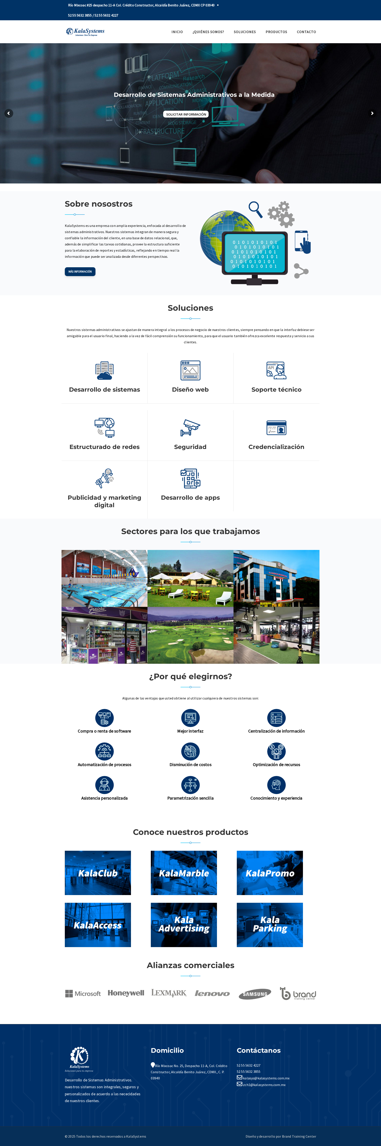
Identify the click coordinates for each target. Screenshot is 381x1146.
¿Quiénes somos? (208, 32)
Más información (80, 271)
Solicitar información (186, 114)
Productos (276, 32)
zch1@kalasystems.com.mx (264, 1084)
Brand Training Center (299, 1136)
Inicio (177, 32)
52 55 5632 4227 (248, 1065)
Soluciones (245, 32)
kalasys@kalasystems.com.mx (265, 1078)
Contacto (306, 32)
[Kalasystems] (85, 31)
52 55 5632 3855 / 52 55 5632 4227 (93, 15)
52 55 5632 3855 (248, 1071)
